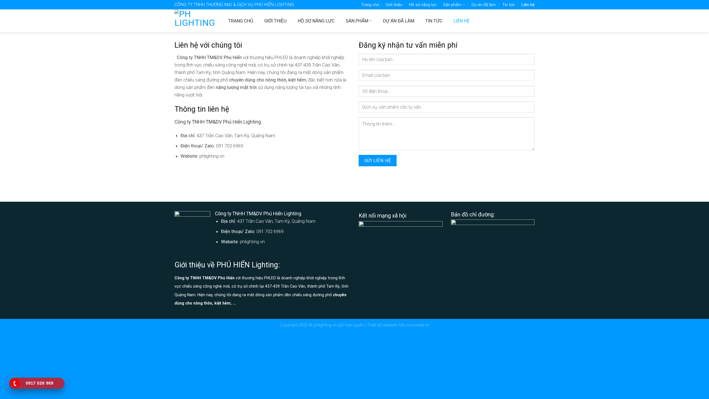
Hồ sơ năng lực (423, 4)
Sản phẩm (452, 4)
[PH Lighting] (197, 20)
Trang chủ (370, 4)
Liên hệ (528, 4)
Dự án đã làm (484, 4)
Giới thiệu (394, 4)
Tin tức (508, 4)
